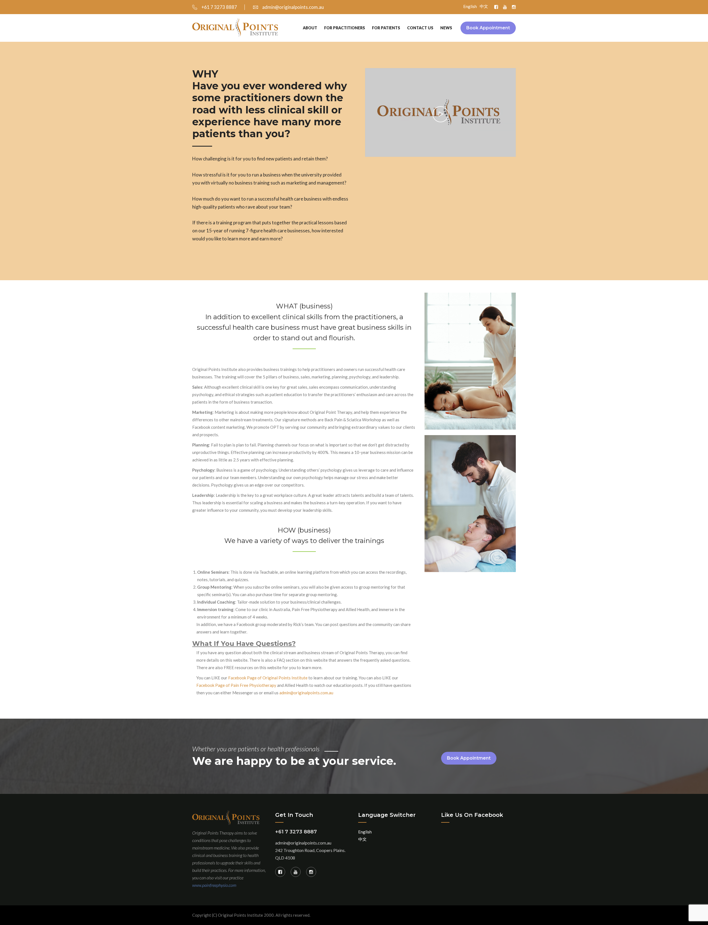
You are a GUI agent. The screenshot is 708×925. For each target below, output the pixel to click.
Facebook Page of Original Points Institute (268, 677)
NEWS (446, 27)
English (470, 6)
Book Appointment (488, 27)
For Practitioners (344, 27)
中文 (484, 6)
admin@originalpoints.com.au (293, 7)
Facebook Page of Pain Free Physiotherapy (236, 685)
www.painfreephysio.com (214, 885)
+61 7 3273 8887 (219, 7)
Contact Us (420, 27)
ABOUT (310, 27)
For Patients (386, 27)
